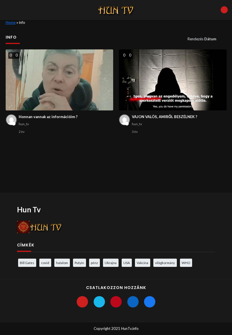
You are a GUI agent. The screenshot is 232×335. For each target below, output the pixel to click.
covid (45, 263)
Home (11, 22)
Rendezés (202, 39)
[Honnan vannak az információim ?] (59, 79)
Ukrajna (111, 263)
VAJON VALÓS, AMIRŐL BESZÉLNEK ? (164, 116)
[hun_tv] (11, 119)
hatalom (62, 263)
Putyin (79, 263)
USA (126, 263)
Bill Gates (27, 263)
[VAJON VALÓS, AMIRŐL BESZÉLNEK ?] (173, 79)
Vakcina (142, 263)
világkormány (165, 263)
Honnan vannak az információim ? (48, 116)
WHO (186, 263)
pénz (94, 263)
